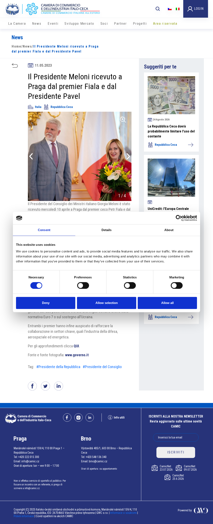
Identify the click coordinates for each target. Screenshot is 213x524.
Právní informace (24, 516)
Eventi (53, 23)
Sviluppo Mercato (79, 23)
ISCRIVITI (176, 452)
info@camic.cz (30, 461)
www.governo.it (77, 355)
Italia (38, 107)
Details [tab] (107, 230)
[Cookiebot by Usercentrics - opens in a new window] (179, 218)
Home (16, 46)
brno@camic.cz (98, 461)
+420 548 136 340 (96, 457)
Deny (46, 303)
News (36, 23)
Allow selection (106, 303)
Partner (120, 23)
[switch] (83, 285)
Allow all (167, 303)
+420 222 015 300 (28, 457)
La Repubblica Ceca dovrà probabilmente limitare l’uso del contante (171, 131)
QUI (76, 346)
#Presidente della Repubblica (58, 367)
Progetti (140, 23)
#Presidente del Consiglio (102, 367)
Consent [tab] (44, 230)
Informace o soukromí (123, 512)
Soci (104, 23)
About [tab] (168, 230)
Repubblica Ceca (62, 107)
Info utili (119, 417)
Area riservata (165, 23)
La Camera (17, 23)
